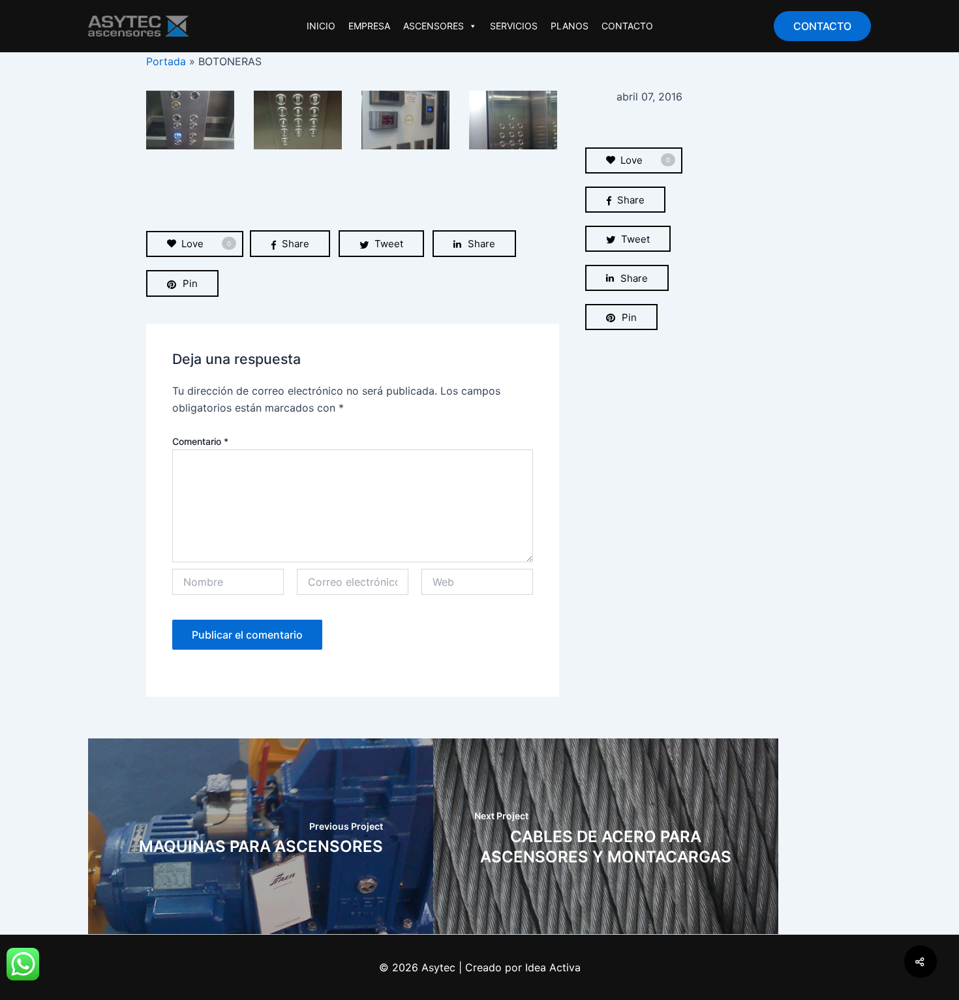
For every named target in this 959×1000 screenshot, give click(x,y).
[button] (822, 26)
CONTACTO (627, 25)
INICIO (321, 25)
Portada (166, 61)
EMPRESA (369, 25)
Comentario (200, 441)
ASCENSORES (433, 25)
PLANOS (569, 25)
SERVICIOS (514, 25)
